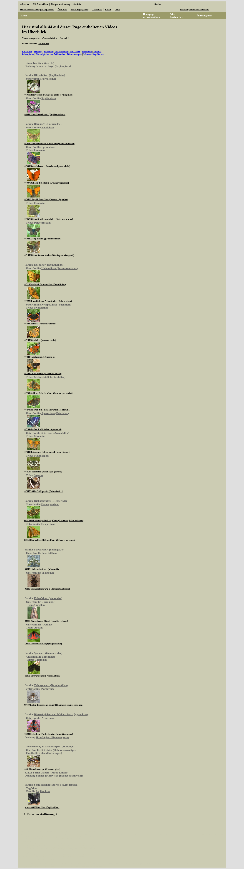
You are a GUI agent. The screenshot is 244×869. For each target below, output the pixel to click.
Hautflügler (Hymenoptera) (52, 737)
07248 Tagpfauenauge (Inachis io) (39, 357)
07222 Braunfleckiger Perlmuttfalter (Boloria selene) (48, 301)
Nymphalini (41, 307)
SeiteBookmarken (176, 15)
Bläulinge (38, 51)
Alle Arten (24, 4)
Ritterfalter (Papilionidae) (49, 75)
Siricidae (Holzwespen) (48, 753)
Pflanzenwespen (74, 54)
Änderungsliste (204, 15)
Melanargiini (41, 455)
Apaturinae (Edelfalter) (55, 413)
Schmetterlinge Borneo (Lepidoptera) (56, 784)
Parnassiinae (48, 78)
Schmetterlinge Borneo (93, 54)
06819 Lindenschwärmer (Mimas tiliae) (42, 569)
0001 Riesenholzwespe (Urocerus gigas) (42, 769)
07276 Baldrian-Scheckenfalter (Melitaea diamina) (47, 410)
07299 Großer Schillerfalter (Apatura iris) (43, 429)
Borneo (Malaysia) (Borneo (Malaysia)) (59, 775)
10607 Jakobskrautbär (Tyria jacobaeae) (43, 643)
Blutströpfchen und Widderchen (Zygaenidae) (61, 714)
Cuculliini (39, 604)
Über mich (62, 9)
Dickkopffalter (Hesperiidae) (51, 500)
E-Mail (108, 9)
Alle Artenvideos (40, 4)
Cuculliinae (48, 601)
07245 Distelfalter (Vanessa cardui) (40, 340)
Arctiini (38, 627)
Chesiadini (40, 659)
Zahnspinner (28, 54)
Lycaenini (39, 150)
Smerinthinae (49, 553)
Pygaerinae (47, 688)
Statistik (77, 4)
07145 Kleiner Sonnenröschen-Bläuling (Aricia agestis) (49, 255)
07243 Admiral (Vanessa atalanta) (40, 323)
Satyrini (38, 475)
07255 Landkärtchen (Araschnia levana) (42, 373)
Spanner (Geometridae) (48, 653)
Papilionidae (43, 791)
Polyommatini (42, 222)
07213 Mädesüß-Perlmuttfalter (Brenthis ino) (45, 284)
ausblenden (43, 43)
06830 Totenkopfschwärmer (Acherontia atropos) (47, 589)
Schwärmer (74, 51)
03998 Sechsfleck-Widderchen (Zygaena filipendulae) (48, 734)
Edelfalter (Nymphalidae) (49, 264)
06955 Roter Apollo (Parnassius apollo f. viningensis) (48, 95)
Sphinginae (48, 572)
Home (24, 15)
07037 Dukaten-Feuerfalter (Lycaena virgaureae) (46, 183)
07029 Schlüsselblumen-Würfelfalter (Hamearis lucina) (49, 143)
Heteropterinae (50, 504)
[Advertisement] (193, 82)
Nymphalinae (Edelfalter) (56, 304)
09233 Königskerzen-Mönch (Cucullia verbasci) (46, 621)
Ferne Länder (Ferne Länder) (50, 772)
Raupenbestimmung (60, 4)
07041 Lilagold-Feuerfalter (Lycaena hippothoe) (46, 199)
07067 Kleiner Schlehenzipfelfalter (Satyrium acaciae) (48, 219)
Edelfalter (48, 51)
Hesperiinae (48, 524)
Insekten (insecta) (43, 63)
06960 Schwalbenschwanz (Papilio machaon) (44, 114)
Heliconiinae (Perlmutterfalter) (59, 268)
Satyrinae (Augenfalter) (55, 433)
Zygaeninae (48, 718)
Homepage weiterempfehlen (151, 15)
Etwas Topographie (79, 9)
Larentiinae (48, 656)
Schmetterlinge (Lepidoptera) (53, 66)
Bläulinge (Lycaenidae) (47, 123)
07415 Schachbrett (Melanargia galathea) (43, 471)
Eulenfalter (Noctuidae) (48, 598)
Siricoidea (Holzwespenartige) (58, 750)
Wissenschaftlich (49, 38)
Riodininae (47, 127)
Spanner (97, 51)
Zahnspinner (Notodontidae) (51, 685)
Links (117, 9)
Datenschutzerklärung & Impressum (37, 9)
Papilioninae (48, 98)
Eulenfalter (87, 51)
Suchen (158, 4)
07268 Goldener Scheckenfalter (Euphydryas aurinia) (48, 393)
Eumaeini (39, 203)
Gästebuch (97, 9)
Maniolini (39, 436)
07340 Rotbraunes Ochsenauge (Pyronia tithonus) (47, 452)
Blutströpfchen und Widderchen (50, 54)
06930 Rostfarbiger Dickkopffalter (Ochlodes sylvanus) (49, 540)
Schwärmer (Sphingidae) (49, 549)
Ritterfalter (27, 51)
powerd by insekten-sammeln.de (194, 9)
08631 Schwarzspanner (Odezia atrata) (42, 676)
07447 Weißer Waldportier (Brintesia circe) (43, 491)
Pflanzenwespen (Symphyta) (58, 746)
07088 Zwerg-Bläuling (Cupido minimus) (43, 238)
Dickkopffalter (61, 51)
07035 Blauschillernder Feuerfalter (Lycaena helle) (47, 166)
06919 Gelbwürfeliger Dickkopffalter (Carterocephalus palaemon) (54, 520)
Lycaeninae (48, 147)
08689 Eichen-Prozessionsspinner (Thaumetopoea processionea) (53, 705)
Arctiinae (47, 624)
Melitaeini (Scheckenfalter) (49, 377)
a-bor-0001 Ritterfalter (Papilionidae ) (42, 807)
